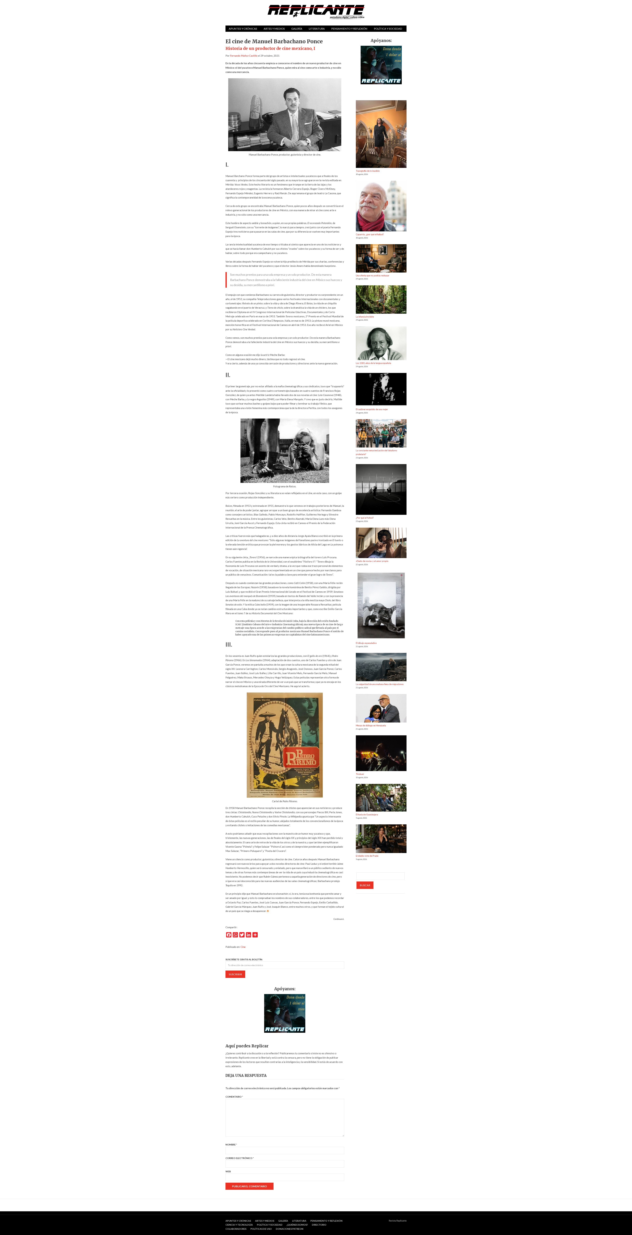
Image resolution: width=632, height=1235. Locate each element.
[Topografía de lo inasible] (381, 134)
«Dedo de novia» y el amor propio (372, 561)
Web (228, 1171)
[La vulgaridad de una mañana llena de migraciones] (381, 667)
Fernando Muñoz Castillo (244, 55)
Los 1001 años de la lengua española (373, 363)
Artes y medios (274, 28)
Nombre (231, 1144)
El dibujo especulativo (366, 643)
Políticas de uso (261, 1228)
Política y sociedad (388, 28)
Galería (296, 28)
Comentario (234, 1096)
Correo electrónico (239, 1158)
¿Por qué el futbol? (365, 517)
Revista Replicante (398, 1220)
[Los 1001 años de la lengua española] (381, 344)
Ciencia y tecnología (239, 1224)
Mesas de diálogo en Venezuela (371, 725)
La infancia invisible (365, 316)
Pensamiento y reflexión (349, 28)
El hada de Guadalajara (367, 814)
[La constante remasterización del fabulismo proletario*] (381, 434)
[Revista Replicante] (316, 12)
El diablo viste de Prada (367, 855)
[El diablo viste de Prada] (381, 839)
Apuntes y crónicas (243, 28)
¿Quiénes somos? (297, 1224)
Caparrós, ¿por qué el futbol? (370, 234)
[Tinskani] (381, 753)
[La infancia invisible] (381, 300)
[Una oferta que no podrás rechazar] (381, 259)
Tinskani (360, 774)
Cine (243, 946)
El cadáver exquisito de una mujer (372, 409)
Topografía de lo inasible (368, 171)
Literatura (317, 28)
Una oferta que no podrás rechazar (372, 275)
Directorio (319, 1224)
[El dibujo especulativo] (381, 606)
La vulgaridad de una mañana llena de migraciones (380, 684)
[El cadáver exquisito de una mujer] (381, 390)
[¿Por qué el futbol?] (381, 490)
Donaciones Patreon (289, 1228)
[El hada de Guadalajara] (381, 798)
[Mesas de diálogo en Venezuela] (381, 709)
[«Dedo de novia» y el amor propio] (381, 543)
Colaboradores (235, 1228)
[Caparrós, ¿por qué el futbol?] (381, 207)
